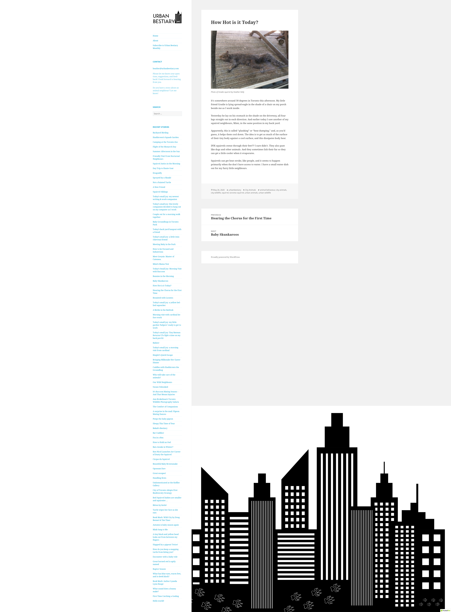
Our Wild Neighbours (162, 382)
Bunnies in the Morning (163, 276)
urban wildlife (265, 192)
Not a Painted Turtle (162, 182)
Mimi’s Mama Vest (161, 264)
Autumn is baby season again (166, 525)
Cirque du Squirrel (161, 459)
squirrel (225, 192)
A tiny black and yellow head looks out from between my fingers (166, 537)
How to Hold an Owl (162, 442)
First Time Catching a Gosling (166, 596)
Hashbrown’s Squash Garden (166, 137)
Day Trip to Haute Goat (163, 168)
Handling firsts (159, 478)
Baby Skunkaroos (160, 281)
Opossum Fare (159, 468)
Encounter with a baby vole (165, 556)
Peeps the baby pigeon (163, 419)
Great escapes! (159, 473)
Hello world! (158, 601)
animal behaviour (267, 190)
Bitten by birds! (160, 505)
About (155, 40)
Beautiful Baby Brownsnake (165, 464)
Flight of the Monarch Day (164, 146)
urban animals (251, 192)
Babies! (156, 343)
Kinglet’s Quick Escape (163, 355)
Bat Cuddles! (158, 433)
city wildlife (216, 192)
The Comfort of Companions (165, 406)
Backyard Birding (160, 132)
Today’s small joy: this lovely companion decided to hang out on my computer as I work (167, 207)
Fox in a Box (158, 437)
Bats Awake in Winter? (163, 447)
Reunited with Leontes (163, 297)
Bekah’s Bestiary (160, 428)
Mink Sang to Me (160, 529)
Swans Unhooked (160, 387)
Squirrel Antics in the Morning (166, 163)
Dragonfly (157, 173)
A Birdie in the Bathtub (163, 310)
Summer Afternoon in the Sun (166, 151)
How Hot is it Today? (162, 285)
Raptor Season (159, 569)
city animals (281, 190)
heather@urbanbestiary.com (166, 68)
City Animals (250, 190)
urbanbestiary (235, 190)
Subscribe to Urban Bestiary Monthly (165, 46)
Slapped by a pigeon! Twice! (165, 544)
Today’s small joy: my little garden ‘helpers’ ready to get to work (167, 325)
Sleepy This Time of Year (164, 423)
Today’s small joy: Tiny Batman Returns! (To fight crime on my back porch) (166, 335)
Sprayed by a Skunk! (162, 177)
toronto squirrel (237, 192)
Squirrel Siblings (160, 191)
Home (155, 35)
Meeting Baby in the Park (164, 244)
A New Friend (159, 187)
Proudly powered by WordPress (225, 257)
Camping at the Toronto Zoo (165, 142)
